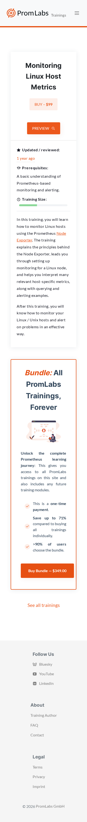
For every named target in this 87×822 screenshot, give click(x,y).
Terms (38, 767)
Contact (37, 735)
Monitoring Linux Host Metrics (43, 76)
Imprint (39, 786)
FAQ (34, 725)
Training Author (43, 715)
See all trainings (44, 605)
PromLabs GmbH (50, 806)
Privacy (39, 776)
